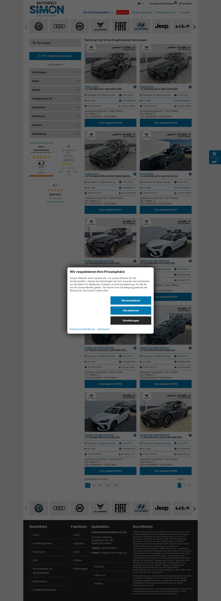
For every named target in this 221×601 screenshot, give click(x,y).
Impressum (103, 329)
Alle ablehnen (131, 310)
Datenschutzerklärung (82, 329)
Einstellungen (131, 320)
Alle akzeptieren (130, 300)
